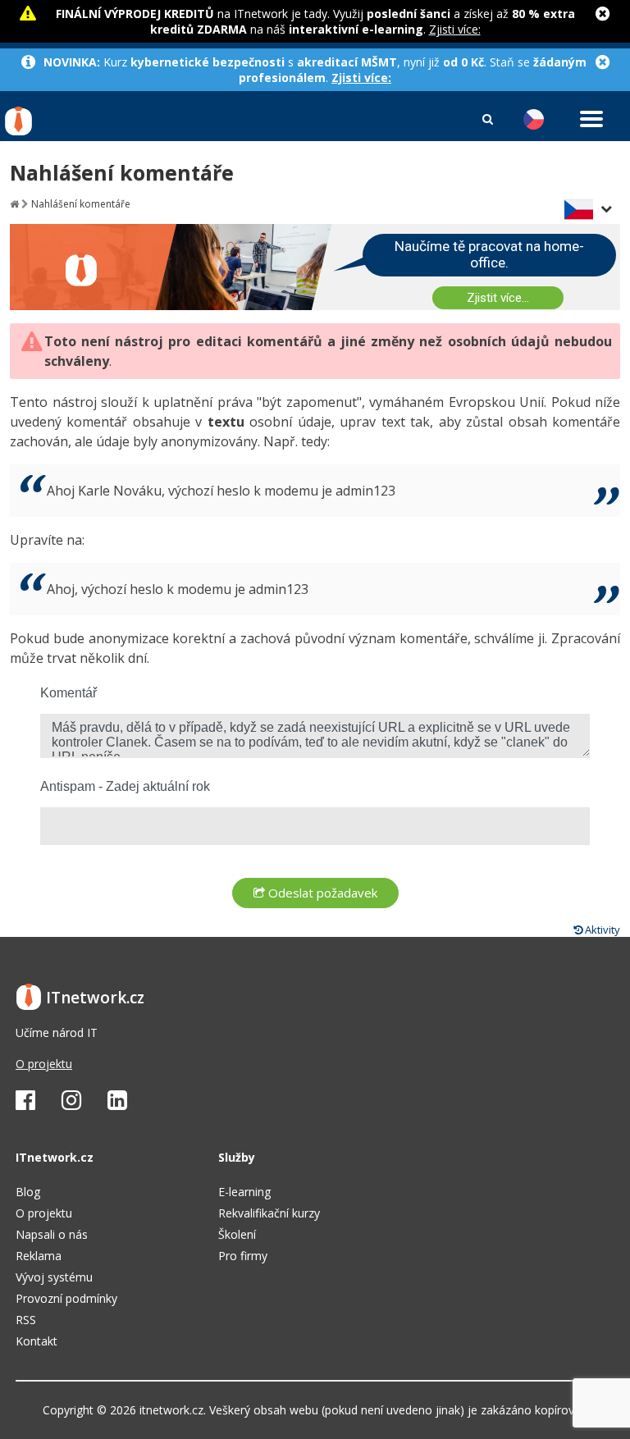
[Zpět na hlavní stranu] (14, 204)
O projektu (44, 1063)
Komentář (68, 693)
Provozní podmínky (66, 1298)
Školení (237, 1234)
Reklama (39, 1255)
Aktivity (601, 929)
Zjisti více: (455, 29)
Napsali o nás (52, 1234)
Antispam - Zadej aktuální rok (125, 786)
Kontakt (36, 1341)
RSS (26, 1319)
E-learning (244, 1191)
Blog (28, 1191)
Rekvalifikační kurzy (269, 1213)
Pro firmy (242, 1255)
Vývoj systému (54, 1277)
